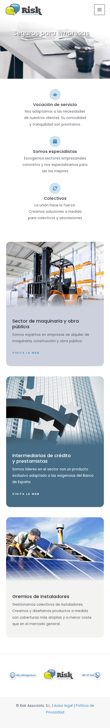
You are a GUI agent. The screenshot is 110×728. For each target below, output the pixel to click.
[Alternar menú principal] (99, 9)
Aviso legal (63, 705)
